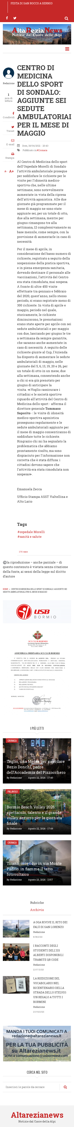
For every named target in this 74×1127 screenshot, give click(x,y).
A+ (11, 171)
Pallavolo (13, 791)
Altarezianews (37, 1115)
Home (5, 589)
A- (5, 171)
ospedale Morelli (32, 532)
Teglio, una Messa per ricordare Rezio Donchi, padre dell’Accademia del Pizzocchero (36, 767)
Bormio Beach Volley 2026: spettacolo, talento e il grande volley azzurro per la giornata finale (34, 815)
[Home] (37, 31)
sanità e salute (31, 537)
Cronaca (42, 150)
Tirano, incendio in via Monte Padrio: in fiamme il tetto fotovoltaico (34, 869)
